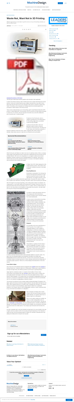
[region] (26, 367)
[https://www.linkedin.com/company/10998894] (50, 388)
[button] (7, 3)
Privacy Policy (33, 399)
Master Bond (51, 30)
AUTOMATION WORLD (29, 395)
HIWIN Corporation (52, 28)
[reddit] (28, 29)
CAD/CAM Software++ (46, 9)
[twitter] (26, 29)
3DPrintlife (12, 302)
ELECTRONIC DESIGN (45, 395)
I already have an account (26, 377)
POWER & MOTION (53, 395)
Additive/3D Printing (56, 9)
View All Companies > (58, 40)
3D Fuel (25, 273)
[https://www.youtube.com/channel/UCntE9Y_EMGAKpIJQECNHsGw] (53, 388)
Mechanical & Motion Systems (20, 9)
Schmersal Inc (52, 36)
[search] (9, 3)
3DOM (33, 266)
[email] (30, 29)
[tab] (10, 365)
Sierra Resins (19, 302)
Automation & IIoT (36, 9)
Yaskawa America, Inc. (53, 38)
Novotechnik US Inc (53, 33)
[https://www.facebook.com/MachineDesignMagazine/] (49, 388)
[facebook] (22, 29)
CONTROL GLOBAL (37, 395)
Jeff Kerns (9, 25)
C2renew (43, 266)
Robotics (29, 9)
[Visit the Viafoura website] (44, 369)
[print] (45, 29)
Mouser (50, 32)
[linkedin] (24, 29)
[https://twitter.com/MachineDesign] (51, 388)
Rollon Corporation (52, 35)
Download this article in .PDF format (14, 97)
